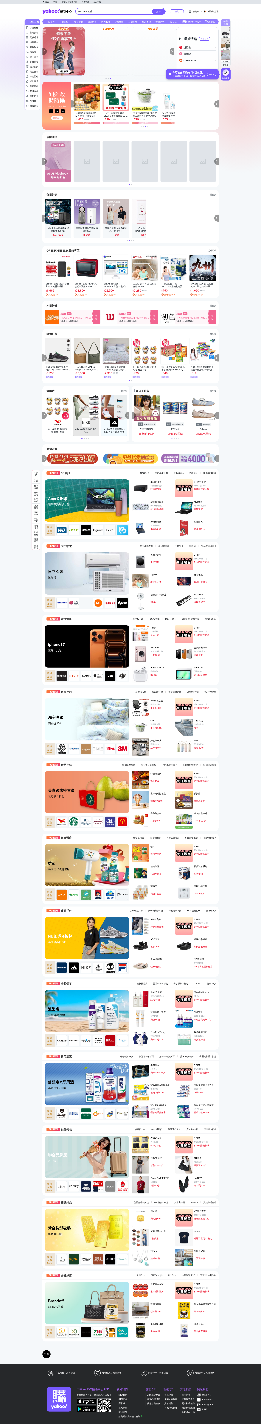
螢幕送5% (179, 473)
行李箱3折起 (210, 1129)
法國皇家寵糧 (209, 764)
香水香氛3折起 (180, 983)
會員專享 (160, 21)
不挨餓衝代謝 (172, 837)
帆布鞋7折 (211, 910)
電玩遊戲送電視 (208, 545)
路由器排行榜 (209, 473)
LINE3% (141, 1275)
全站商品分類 (188, 1412)
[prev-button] (44, 458)
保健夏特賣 (138, 837)
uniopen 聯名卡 (193, 21)
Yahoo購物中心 (57, 11)
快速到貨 (92, 21)
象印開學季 (163, 545)
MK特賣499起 (161, 1202)
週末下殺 (146, 21)
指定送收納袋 (174, 691)
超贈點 (211, 21)
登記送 (65, 21)
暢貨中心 (78, 21)
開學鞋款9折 (136, 910)
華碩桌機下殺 (161, 473)
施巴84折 (211, 983)
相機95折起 (210, 618)
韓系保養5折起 (160, 983)
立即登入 (204, 38)
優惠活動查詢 (153, 1403)
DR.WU (197, 983)
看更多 (226, 64)
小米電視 (179, 545)
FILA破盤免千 (193, 910)
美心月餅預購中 (190, 764)
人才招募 (168, 1403)
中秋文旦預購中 (169, 764)
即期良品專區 (128, 764)
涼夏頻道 (119, 21)
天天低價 (105, 21)
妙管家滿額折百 (167, 1056)
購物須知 (123, 1412)
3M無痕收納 (193, 691)
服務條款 (123, 1407)
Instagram (207, 1404)
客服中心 (168, 1394)
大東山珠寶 (179, 1202)
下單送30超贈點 (208, 1275)
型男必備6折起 (141, 1202)
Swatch (194, 1202)
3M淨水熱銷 (210, 691)
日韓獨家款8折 (155, 910)
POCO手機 (154, 618)
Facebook (207, 1399)
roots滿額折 (156, 1129)
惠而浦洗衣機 (146, 545)
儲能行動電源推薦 (190, 618)
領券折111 (140, 1129)
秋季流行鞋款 (174, 1129)
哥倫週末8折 (175, 910)
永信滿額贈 (155, 837)
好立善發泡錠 (191, 837)
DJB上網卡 (170, 618)
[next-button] (216, 458)
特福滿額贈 (157, 691)
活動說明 (212, 250)
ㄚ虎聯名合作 (170, 1407)
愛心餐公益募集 (148, 764)
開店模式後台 (188, 1403)
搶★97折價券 (187, 1056)
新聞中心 (206, 1394)
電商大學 (186, 1394)
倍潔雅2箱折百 (146, 1056)
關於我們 (123, 1394)
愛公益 (173, 21)
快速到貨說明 (188, 1407)
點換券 (51, 21)
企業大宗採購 (170, 1399)
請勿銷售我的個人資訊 (129, 1416)
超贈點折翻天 (153, 1394)
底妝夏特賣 (142, 983)
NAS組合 (144, 473)
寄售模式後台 (188, 1399)
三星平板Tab (136, 618)
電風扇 (192, 545)
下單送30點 (157, 1275)
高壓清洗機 (140, 691)
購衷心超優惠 (153, 1399)
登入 (177, 11)
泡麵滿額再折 (188, 1275)
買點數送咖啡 (209, 1202)
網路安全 (123, 1399)
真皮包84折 (192, 1129)
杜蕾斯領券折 (209, 837)
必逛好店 (132, 21)
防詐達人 (193, 473)
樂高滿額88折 (126, 1056)
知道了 (212, 74)
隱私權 (122, 1403)
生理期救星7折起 (207, 1056)
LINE (205, 1409)
